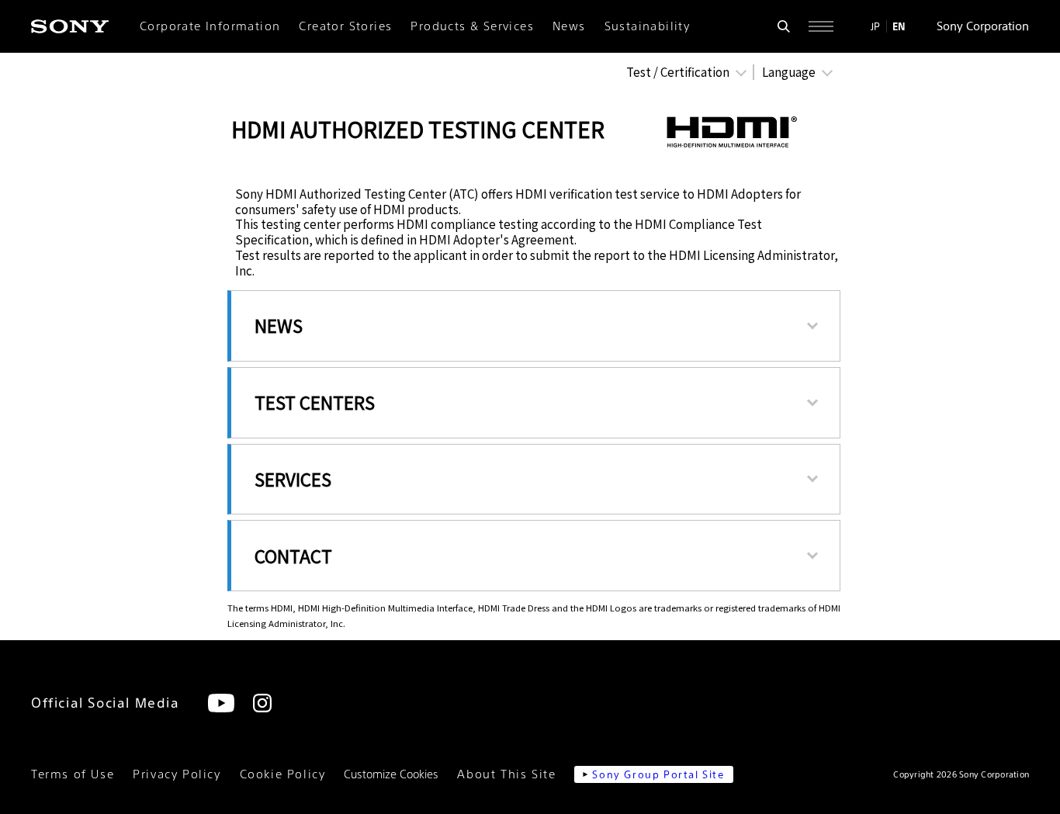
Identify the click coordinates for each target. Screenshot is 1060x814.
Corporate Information (210, 26)
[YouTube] (221, 703)
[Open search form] (783, 26)
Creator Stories (345, 26)
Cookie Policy (283, 774)
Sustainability (647, 26)
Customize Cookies (391, 774)
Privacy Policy (176, 774)
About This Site (506, 774)
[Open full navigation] (821, 26)
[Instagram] (262, 703)
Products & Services (472, 26)
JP (875, 26)
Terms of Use (72, 774)
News (569, 26)
